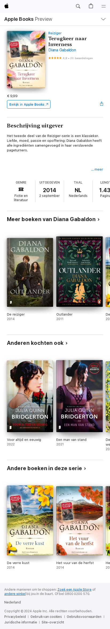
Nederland (12, 602)
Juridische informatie (20, 622)
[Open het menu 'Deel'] (101, 104)
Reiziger (54, 33)
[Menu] (103, 6)
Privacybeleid (15, 617)
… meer (97, 169)
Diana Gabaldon (62, 50)
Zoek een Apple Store (74, 589)
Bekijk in (27, 104)
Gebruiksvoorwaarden (84, 617)
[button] (78, 6)
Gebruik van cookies (46, 617)
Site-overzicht (53, 622)
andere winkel (15, 594)
